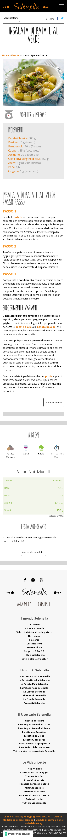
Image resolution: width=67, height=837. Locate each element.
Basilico (13, 142)
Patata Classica (17, 138)
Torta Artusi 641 (34, 776)
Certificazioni (34, 643)
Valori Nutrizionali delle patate (34, 632)
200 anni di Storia (34, 628)
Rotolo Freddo (34, 799)
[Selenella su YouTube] (41, 580)
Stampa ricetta (54, 402)
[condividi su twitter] (62, 18)
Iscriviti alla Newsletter (33, 551)
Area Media (24, 605)
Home (5, 55)
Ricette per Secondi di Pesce (34, 728)
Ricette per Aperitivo (34, 732)
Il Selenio (34, 639)
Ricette (15, 55)
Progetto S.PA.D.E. (34, 651)
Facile (41, 453)
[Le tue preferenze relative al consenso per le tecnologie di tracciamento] (18, 833)
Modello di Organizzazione (18, 819)
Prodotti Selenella (34, 703)
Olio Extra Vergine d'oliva (24, 159)
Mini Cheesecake (34, 787)
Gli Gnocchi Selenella (34, 695)
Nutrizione (34, 636)
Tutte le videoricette (34, 802)
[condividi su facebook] (58, 18)
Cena (26, 453)
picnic (48, 376)
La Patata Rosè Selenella (34, 687)
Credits (57, 816)
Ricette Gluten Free (34, 739)
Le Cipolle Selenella (34, 699)
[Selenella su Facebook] (25, 580)
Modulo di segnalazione (49, 819)
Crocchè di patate (34, 780)
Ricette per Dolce (34, 735)
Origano (13, 171)
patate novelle (46, 326)
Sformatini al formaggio (34, 772)
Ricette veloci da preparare (34, 743)
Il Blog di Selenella (34, 654)
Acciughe (14, 155)
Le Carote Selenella (34, 691)
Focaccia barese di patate (34, 783)
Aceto (11, 163)
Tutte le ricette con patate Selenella (34, 751)
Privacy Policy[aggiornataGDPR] (33, 816)
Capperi (13, 150)
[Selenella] (25, 5)
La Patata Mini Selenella (34, 683)
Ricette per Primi (34, 720)
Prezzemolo (16, 146)
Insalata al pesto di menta (34, 795)
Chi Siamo (34, 624)
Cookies (8, 816)
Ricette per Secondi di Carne (34, 724)
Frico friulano (34, 768)
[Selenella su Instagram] (33, 580)
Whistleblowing (33, 823)
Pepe (11, 167)
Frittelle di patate (34, 791)
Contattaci (43, 605)
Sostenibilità (34, 647)
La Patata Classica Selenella (34, 676)
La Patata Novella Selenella (34, 680)
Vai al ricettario (11, 17)
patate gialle (23, 326)
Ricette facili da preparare (34, 747)
